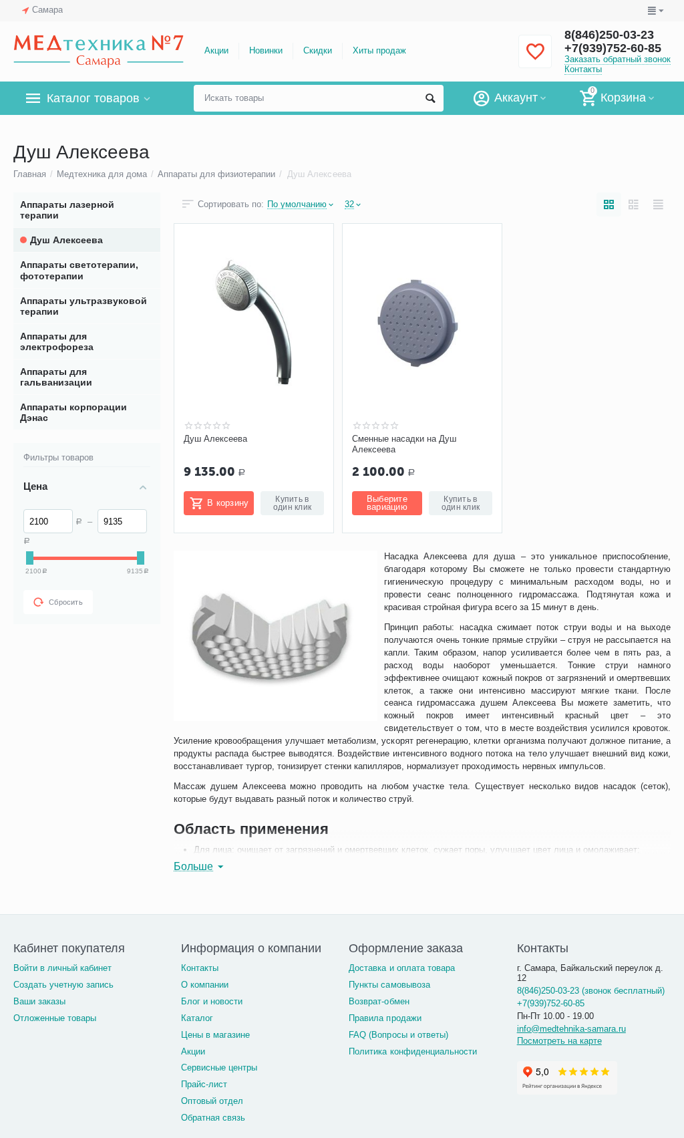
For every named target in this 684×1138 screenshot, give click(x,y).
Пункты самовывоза (389, 985)
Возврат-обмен (379, 1001)
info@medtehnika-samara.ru (571, 1029)
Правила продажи (385, 1018)
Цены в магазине (215, 1035)
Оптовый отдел (212, 1101)
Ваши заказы (39, 1001)
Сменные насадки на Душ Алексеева (404, 444)
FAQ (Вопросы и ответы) (398, 1035)
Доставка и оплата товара (401, 968)
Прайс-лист (204, 1084)
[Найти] (430, 98)
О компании (204, 985)
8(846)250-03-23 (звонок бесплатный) (591, 991)
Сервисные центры (219, 1067)
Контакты (583, 69)
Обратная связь (213, 1118)
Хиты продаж (379, 50)
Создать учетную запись (63, 985)
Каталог (197, 1018)
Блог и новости (211, 1001)
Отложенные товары (54, 1018)
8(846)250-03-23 (609, 34)
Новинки (266, 50)
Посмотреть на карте (559, 1041)
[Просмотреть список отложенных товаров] (535, 59)
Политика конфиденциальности (412, 1051)
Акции (216, 50)
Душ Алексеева (215, 439)
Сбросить (66, 602)
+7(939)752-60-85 (612, 48)
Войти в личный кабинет (62, 968)
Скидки (317, 50)
